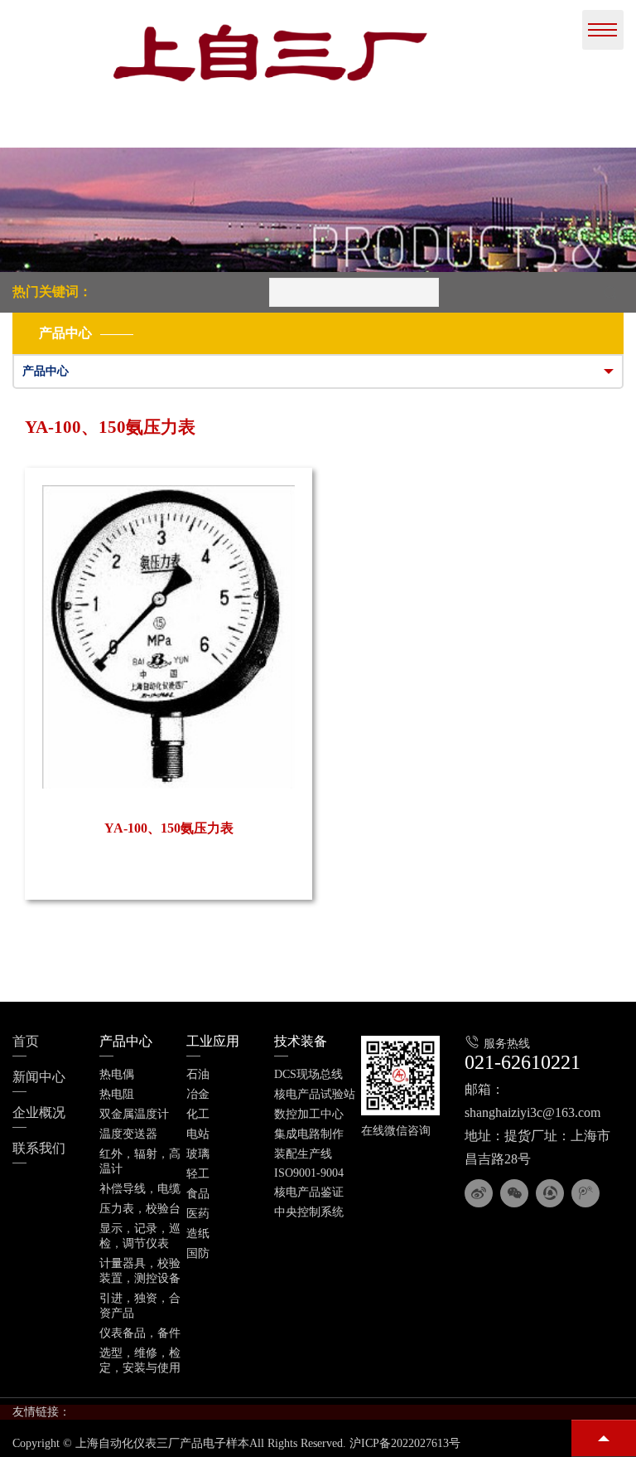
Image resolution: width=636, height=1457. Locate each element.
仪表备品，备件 (140, 1333)
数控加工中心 (309, 1114)
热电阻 (116, 1094)
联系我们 (38, 1148)
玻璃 (198, 1154)
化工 (198, 1114)
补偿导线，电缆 (140, 1189)
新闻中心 (38, 1077)
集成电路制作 (309, 1134)
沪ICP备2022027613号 (404, 1443)
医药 (198, 1213)
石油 (198, 1074)
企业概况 (38, 1112)
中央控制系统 (309, 1212)
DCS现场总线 (308, 1074)
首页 (25, 1041)
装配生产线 (303, 1154)
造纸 (198, 1233)
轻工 (198, 1174)
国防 (198, 1253)
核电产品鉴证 (309, 1192)
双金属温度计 (134, 1114)
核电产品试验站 (314, 1094)
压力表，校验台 (140, 1208)
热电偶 (116, 1074)
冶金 (198, 1094)
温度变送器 (128, 1134)
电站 (198, 1134)
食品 (198, 1193)
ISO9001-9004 (309, 1173)
